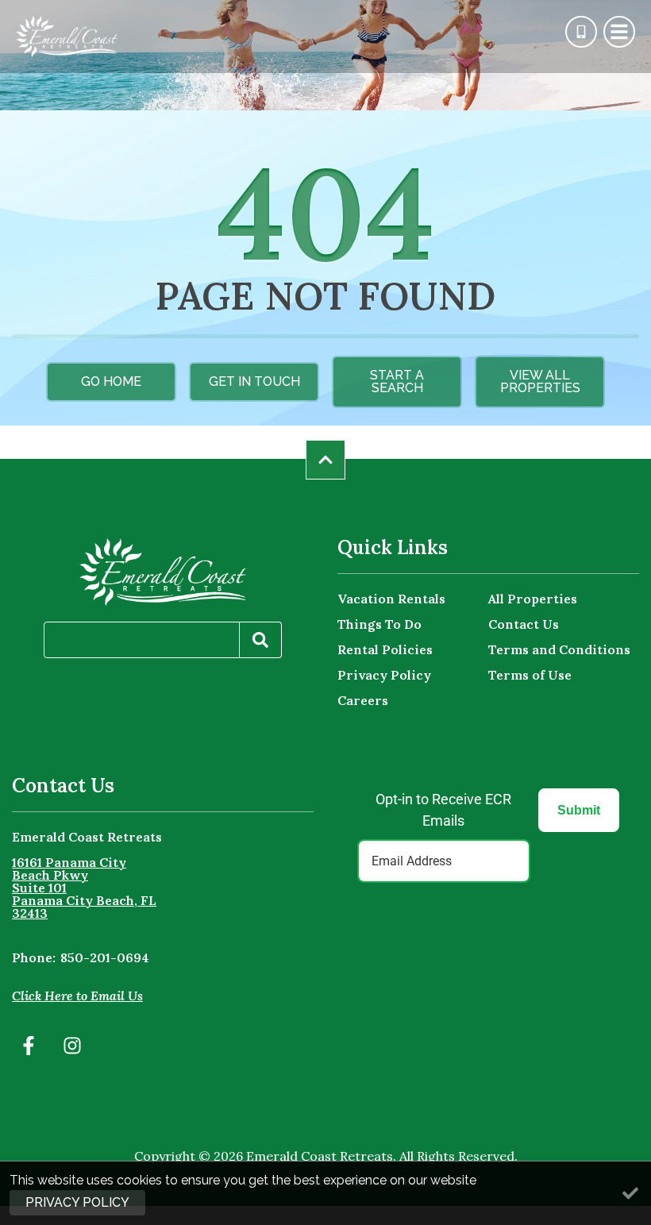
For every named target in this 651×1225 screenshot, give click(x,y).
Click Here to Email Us (77, 995)
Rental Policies (385, 649)
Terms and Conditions (559, 649)
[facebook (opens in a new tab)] (31, 1046)
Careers (362, 700)
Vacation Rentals (391, 598)
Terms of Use (530, 674)
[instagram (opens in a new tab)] (72, 1046)
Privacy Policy (384, 674)
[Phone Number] (581, 32)
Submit (578, 810)
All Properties (532, 598)
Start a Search (397, 381)
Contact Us (523, 624)
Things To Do (379, 624)
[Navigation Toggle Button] (619, 32)
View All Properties (540, 381)
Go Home (111, 381)
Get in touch (254, 381)
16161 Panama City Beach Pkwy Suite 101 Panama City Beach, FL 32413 (84, 887)
